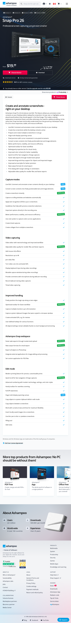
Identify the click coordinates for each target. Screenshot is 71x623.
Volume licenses (8, 598)
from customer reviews (23, 82)
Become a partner (9, 604)
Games (52, 561)
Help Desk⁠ (53, 575)
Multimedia (53, 548)
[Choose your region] (54, 4)
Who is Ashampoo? (9, 575)
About (28, 575)
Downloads (53, 589)
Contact (5, 587)
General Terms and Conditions (32, 579)
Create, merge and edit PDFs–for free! (14, 488)
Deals (53, 586)
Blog (25, 620)
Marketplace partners (10, 601)
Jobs (4, 584)
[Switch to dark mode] (50, 4)
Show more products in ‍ (54, 92)
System (52, 551)
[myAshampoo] (44, 4)
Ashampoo (54, 604)
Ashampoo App (55, 592)
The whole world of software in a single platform (42, 488)
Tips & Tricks (54, 598)
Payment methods (32, 589)
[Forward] (68, 481)
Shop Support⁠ (54, 578)
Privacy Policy (30, 583)
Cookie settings (31, 586)
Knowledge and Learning (58, 567)
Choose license (16, 73)
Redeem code (54, 595)
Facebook (35, 620)
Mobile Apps (54, 564)
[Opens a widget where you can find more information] (63, 620)
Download (41, 73)
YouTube (46, 620)
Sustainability (7, 578)
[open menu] (67, 4)
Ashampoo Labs (8, 581)
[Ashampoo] (9, 546)
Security (52, 558)
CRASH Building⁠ (8, 590)
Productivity (54, 554)
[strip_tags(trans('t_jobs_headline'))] (22, 564)
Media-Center (7, 607)
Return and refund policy (34, 593)
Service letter (54, 601)
